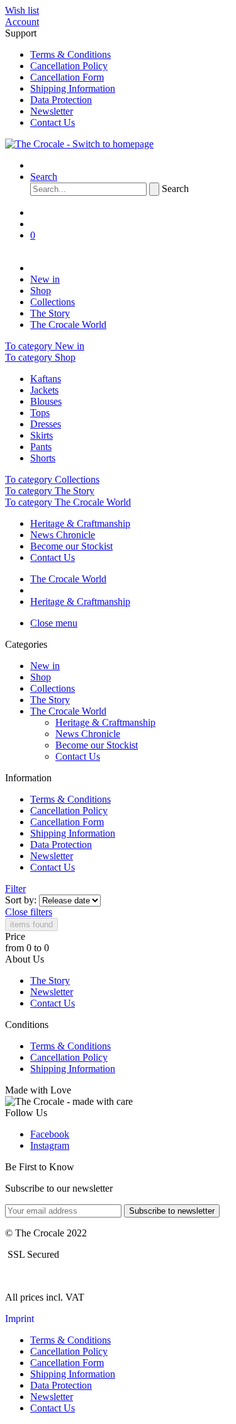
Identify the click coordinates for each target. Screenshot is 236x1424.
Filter (15, 888)
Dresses (45, 424)
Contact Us (52, 122)
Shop (40, 677)
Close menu (53, 623)
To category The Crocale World (68, 502)
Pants (41, 446)
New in (45, 665)
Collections (52, 688)
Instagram (49, 1145)
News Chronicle (62, 534)
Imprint (19, 1318)
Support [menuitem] (60, 78)
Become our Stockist (71, 546)
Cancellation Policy (69, 65)
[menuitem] (118, 10)
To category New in (44, 346)
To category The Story (49, 490)
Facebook (49, 1134)
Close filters (28, 912)
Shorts (42, 458)
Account (22, 21)
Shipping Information (72, 88)
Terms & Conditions (70, 54)
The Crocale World (68, 711)
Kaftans (45, 378)
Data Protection (61, 99)
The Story (50, 699)
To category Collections (52, 479)
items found (31, 924)
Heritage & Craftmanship (80, 523)
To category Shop (40, 357)
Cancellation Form (67, 77)
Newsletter (51, 111)
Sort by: (21, 900)
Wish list (22, 10)
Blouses (46, 401)
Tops (40, 412)
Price (15, 936)
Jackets (44, 390)
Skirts (41, 435)
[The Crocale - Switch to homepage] (79, 143)
